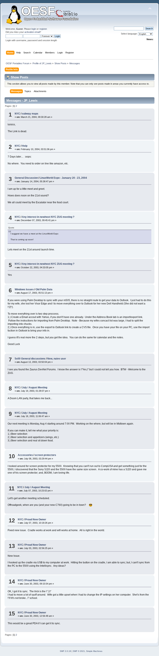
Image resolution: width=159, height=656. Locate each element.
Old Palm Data (44, 289)
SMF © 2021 (79, 651)
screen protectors (45, 455)
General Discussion (26, 177)
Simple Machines (94, 651)
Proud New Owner (35, 519)
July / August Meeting (34, 387)
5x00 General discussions (30, 358)
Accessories (25, 455)
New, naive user (56, 358)
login (33, 29)
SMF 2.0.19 (65, 651)
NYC (17, 113)
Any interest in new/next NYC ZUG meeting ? (48, 216)
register (43, 29)
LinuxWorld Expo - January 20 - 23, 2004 (63, 177)
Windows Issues (24, 289)
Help (24, 145)
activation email (32, 32)
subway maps (30, 113)
